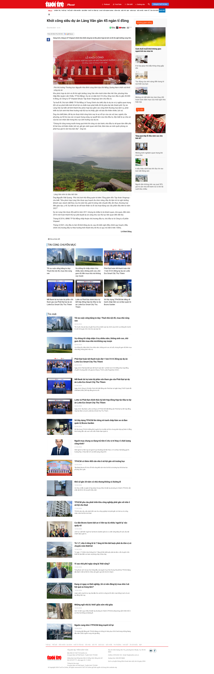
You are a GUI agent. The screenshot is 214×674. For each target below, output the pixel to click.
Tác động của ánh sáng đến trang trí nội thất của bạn (149, 82)
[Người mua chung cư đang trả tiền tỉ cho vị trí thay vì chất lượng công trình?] (59, 447)
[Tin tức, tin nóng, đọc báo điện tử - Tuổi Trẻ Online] (54, 4)
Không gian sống (144, 22)
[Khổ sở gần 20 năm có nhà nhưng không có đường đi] (59, 488)
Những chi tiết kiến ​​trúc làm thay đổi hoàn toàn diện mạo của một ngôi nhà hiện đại (150, 99)
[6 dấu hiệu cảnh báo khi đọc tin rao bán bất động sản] (141, 162)
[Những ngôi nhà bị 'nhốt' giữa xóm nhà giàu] (59, 611)
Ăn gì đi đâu (154, 10)
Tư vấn (140, 109)
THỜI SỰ (48, 645)
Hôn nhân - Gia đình (80, 10)
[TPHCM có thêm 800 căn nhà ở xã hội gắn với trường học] (59, 468)
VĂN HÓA (88, 645)
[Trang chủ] (50, 10)
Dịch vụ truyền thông (114, 661)
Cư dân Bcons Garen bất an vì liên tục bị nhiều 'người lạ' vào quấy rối (100, 524)
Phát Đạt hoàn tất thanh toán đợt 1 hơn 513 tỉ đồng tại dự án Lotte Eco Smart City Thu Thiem (117, 270)
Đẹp (128, 10)
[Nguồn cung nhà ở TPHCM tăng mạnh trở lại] (59, 632)
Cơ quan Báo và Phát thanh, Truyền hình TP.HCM (82, 665)
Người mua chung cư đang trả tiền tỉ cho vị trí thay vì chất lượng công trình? (102, 442)
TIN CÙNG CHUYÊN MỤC (62, 244)
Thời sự (63, 10)
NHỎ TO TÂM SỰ (78, 645)
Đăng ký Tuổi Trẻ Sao (160, 4)
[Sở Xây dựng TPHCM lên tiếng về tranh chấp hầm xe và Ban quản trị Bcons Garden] (118, 288)
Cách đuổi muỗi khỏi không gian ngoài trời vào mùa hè (148, 50)
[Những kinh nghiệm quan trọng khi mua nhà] (141, 146)
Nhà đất (162, 10)
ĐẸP (140, 645)
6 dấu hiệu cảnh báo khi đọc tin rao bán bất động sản (149, 170)
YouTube (118, 4)
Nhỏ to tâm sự (93, 10)
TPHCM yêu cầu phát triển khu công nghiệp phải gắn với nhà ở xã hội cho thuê (102, 503)
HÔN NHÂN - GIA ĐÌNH (65, 645)
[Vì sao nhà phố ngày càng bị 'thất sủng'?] (59, 570)
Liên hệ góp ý (138, 661)
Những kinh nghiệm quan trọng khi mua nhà (149, 154)
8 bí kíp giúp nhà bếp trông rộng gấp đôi (149, 67)
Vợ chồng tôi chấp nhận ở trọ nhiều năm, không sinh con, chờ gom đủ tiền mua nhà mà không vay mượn (88, 272)
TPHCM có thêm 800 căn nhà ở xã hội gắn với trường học (99, 461)
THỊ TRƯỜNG (117, 645)
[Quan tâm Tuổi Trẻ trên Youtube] (151, 650)
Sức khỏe (140, 10)
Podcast (107, 4)
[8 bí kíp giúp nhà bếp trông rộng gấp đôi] (141, 59)
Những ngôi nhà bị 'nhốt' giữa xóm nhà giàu (93, 604)
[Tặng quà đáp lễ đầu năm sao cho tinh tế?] (150, 123)
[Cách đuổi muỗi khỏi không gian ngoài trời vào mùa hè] (150, 36)
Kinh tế (146, 10)
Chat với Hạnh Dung (106, 10)
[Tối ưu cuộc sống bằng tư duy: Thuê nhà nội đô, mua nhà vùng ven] (60, 257)
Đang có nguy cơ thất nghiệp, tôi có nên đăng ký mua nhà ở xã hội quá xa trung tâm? (101, 585)
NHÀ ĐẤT (125, 645)
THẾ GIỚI (54, 645)
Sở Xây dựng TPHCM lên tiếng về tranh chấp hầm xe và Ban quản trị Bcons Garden (117, 302)
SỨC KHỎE (109, 645)
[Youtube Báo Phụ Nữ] (122, 28)
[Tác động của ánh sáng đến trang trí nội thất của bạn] (141, 75)
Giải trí (123, 10)
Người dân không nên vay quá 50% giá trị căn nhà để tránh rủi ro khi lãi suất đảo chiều (149, 186)
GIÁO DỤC (101, 645)
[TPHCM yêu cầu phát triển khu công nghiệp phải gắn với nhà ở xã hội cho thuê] (59, 509)
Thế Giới (70, 10)
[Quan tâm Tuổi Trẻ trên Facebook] (154, 650)
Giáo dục (133, 10)
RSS (144, 661)
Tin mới (52, 314)
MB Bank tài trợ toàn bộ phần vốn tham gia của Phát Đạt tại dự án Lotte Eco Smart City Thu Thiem (60, 302)
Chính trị (57, 10)
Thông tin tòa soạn (73, 663)
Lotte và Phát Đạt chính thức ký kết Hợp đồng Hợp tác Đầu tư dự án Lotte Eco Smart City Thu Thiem (88, 303)
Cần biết (130, 4)
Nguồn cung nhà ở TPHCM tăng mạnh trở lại (94, 625)
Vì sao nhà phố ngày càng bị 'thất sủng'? (92, 564)
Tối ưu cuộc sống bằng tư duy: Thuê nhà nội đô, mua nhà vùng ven (59, 270)
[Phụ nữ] (70, 4)
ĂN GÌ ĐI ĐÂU (134, 645)
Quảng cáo (141, 4)
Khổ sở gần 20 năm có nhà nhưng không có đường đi (97, 482)
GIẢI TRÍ (94, 645)
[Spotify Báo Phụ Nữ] (112, 28)
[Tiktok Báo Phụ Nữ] (117, 28)
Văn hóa (117, 10)
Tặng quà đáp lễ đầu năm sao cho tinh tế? (149, 137)
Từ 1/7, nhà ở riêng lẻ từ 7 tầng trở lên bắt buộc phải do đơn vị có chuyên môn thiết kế (102, 544)
